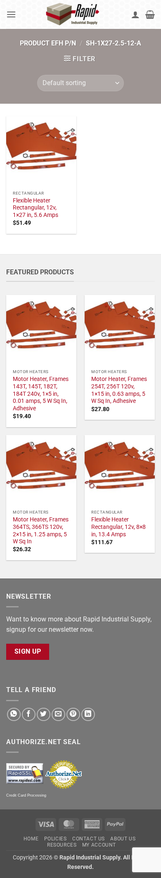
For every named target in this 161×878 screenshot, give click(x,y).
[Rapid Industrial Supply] (74, 14)
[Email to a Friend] (58, 714)
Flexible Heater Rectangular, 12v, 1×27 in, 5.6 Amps (35, 207)
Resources (62, 845)
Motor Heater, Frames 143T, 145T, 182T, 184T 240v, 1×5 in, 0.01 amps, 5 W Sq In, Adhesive (41, 394)
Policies (55, 839)
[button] (11, 14)
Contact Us (88, 839)
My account (99, 845)
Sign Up (27, 651)
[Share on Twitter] (43, 714)
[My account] (135, 14)
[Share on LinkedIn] (88, 714)
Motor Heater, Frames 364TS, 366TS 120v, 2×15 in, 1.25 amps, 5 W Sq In (41, 530)
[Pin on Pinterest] (73, 714)
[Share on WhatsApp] (14, 714)
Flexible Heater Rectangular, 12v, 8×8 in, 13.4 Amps (118, 526)
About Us (122, 839)
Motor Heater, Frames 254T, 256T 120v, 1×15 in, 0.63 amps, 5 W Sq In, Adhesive (119, 390)
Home (31, 839)
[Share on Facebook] (29, 714)
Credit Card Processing (26, 795)
